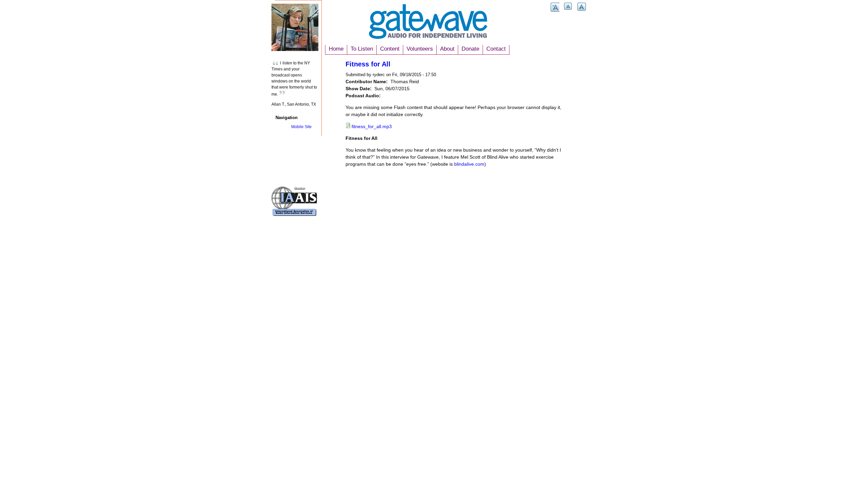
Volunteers (420, 49)
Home (336, 49)
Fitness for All (368, 64)
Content (390, 49)
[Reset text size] (581, 11)
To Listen (362, 49)
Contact (496, 49)
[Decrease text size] (568, 11)
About (447, 49)
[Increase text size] (555, 11)
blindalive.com (469, 164)
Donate (470, 49)
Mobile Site (301, 126)
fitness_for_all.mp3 (372, 126)
